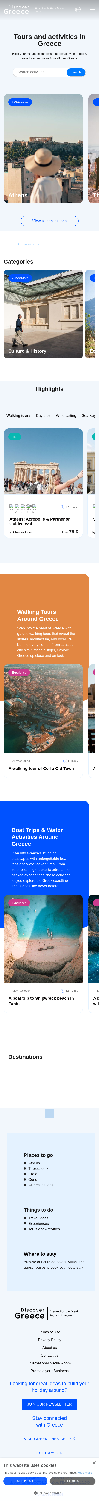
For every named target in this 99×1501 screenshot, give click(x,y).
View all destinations (49, 221)
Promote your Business (50, 1371)
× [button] (94, 1463)
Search (76, 72)
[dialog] (49, 1479)
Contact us (49, 1355)
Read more (84, 1473)
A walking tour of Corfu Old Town (41, 768)
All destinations (40, 1185)
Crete (32, 1174)
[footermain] (49, 1113)
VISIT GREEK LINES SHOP (48, 1439)
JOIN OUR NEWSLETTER (49, 1404)
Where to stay (40, 1254)
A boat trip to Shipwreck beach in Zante (41, 1001)
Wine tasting (66, 416)
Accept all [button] (25, 1481)
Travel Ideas (38, 1218)
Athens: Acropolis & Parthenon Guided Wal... (40, 521)
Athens (34, 1163)
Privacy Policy (49, 1340)
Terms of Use (49, 1332)
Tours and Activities (44, 1229)
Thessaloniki (38, 1169)
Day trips (43, 416)
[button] (49, 1493)
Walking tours (18, 416)
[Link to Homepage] (16, 10)
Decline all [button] (72, 1481)
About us (49, 1348)
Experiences (38, 1224)
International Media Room (50, 1363)
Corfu (32, 1179)
